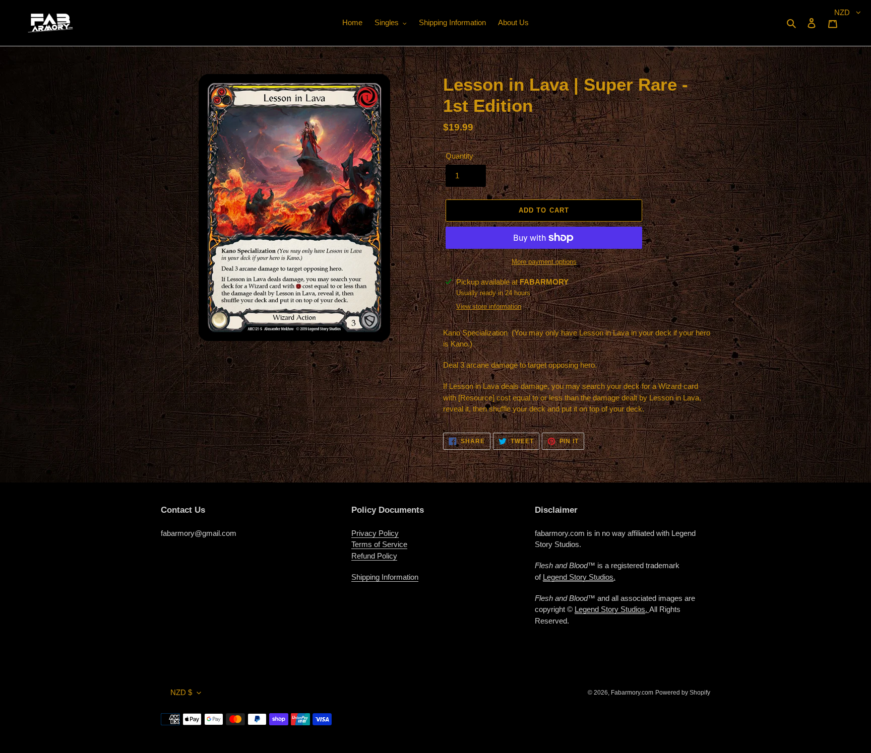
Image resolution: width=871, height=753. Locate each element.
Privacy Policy (375, 533)
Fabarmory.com (632, 692)
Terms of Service (379, 544)
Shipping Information (384, 577)
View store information (488, 306)
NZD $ (181, 692)
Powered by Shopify (682, 692)
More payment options (544, 261)
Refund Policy (374, 556)
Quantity (459, 156)
